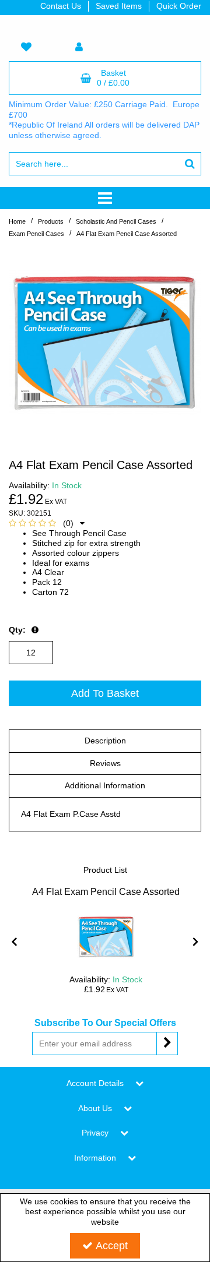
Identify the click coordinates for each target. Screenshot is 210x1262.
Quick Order (178, 5)
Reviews (105, 763)
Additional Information (105, 785)
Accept (112, 1246)
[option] (105, 341)
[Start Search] (189, 163)
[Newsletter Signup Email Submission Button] (167, 1043)
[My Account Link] (78, 48)
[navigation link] (26, 48)
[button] (47, 523)
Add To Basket (105, 693)
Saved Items (119, 5)
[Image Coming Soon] (106, 936)
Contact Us (60, 5)
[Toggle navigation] (105, 198)
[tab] (105, 741)
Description (105, 740)
